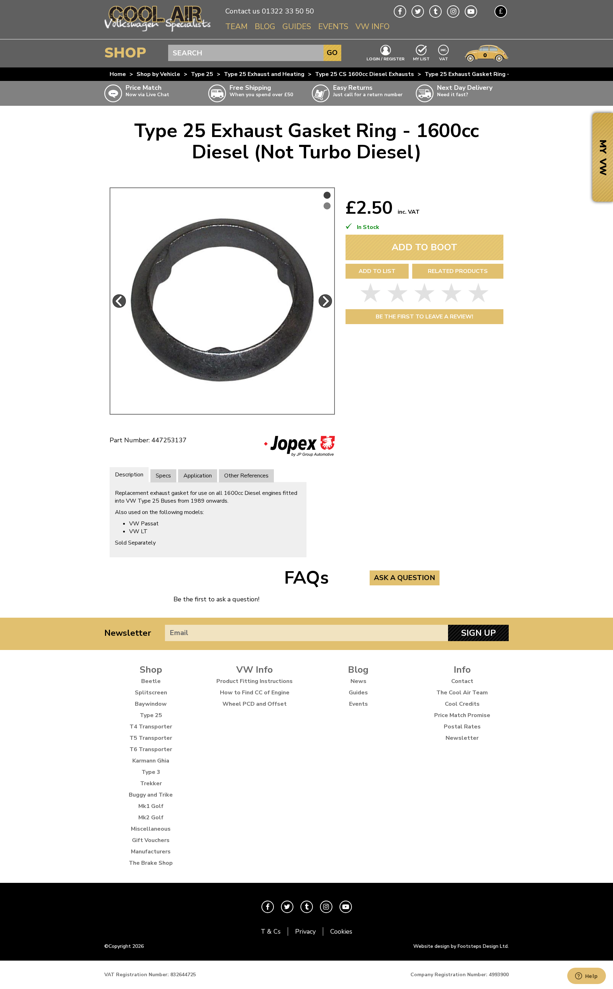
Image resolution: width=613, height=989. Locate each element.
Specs (163, 476)
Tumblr (435, 11)
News (358, 681)
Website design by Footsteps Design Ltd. (461, 946)
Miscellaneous (151, 829)
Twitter (418, 11)
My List (421, 58)
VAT (444, 58)
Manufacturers (151, 852)
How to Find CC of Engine (254, 692)
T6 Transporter (150, 749)
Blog (265, 26)
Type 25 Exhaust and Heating (264, 74)
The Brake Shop (151, 863)
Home (118, 74)
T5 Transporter (150, 738)
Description (129, 475)
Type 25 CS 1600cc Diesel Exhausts (364, 74)
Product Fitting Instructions (254, 681)
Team (236, 26)
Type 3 (151, 772)
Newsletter (127, 633)
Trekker (151, 783)
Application (197, 476)
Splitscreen (151, 692)
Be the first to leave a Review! (424, 317)
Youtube (471, 11)
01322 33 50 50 (288, 11)
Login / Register (385, 58)
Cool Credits (462, 704)
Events (333, 26)
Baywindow (151, 704)
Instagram (453, 11)
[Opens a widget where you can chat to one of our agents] (586, 976)
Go (332, 53)
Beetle (151, 681)
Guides (296, 26)
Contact (462, 681)
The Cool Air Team (462, 692)
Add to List (377, 271)
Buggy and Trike (151, 795)
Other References (246, 476)
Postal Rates (462, 727)
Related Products (458, 271)
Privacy (305, 931)
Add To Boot (424, 247)
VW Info (372, 26)
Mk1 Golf (151, 806)
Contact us (242, 11)
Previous (119, 301)
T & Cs (271, 931)
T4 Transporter (150, 727)
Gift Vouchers (151, 840)
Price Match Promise (462, 715)
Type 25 (202, 74)
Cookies (341, 931)
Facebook (400, 11)
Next (325, 301)
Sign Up (478, 633)
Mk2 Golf (151, 817)
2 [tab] (327, 205)
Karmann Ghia (150, 761)
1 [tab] (327, 195)
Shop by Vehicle (158, 74)
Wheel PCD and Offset (254, 704)
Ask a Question (404, 578)
